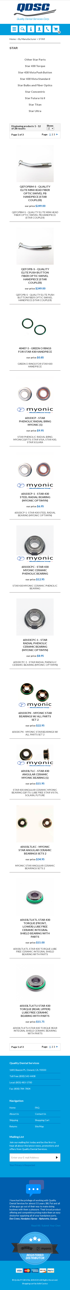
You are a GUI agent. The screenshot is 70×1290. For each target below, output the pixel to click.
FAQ (37, 1107)
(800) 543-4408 (27, 1076)
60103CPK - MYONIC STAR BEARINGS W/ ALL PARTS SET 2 (35, 716)
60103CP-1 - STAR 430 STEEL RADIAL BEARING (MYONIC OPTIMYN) (35, 497)
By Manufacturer (27, 39)
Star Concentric (35, 91)
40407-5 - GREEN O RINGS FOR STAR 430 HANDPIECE (35, 350)
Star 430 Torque (35, 65)
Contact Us (40, 1114)
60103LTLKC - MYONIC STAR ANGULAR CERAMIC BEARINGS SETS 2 (35, 850)
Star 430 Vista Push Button (35, 72)
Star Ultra (35, 110)
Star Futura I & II (35, 98)
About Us (14, 1114)
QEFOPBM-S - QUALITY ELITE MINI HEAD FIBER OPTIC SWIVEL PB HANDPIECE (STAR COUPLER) (35, 193)
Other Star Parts (35, 59)
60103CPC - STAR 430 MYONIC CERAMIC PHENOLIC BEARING (35, 570)
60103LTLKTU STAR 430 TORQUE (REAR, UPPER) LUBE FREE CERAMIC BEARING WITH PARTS (35, 1010)
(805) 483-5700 (24, 1082)
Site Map (39, 1126)
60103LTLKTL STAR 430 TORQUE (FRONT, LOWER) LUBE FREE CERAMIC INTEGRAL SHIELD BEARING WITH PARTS (35, 928)
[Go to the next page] (57, 134)
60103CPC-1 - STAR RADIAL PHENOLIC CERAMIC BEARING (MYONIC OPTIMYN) (35, 645)
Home (13, 39)
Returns (13, 1126)
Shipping (14, 1120)
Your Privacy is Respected (22, 1165)
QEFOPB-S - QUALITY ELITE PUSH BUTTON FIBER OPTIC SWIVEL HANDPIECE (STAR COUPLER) (35, 275)
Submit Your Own (51, 1219)
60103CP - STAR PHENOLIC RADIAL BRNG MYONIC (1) (35, 421)
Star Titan (35, 104)
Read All (35, 1219)
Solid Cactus (42, 1277)
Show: (50, 125)
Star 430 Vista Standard (35, 78)
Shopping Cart (42, 1120)
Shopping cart (28, 1277)
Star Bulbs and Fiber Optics (35, 85)
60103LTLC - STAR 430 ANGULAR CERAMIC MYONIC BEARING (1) (35, 774)
